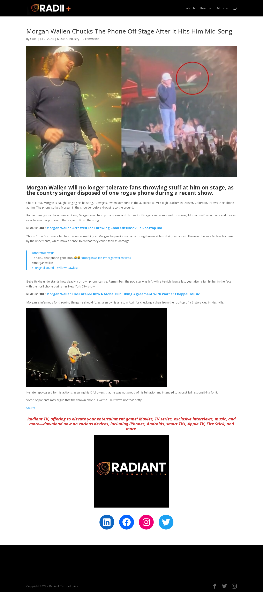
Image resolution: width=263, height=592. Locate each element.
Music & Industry (68, 39)
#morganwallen (91, 258)
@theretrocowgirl (42, 253)
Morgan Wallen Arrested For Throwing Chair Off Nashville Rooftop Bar (104, 228)
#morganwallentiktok (117, 258)
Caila (33, 39)
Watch (190, 8)
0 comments (91, 39)
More (220, 8)
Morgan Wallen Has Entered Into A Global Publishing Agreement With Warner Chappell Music (123, 294)
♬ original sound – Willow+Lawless (54, 268)
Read (204, 8)
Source (31, 408)
